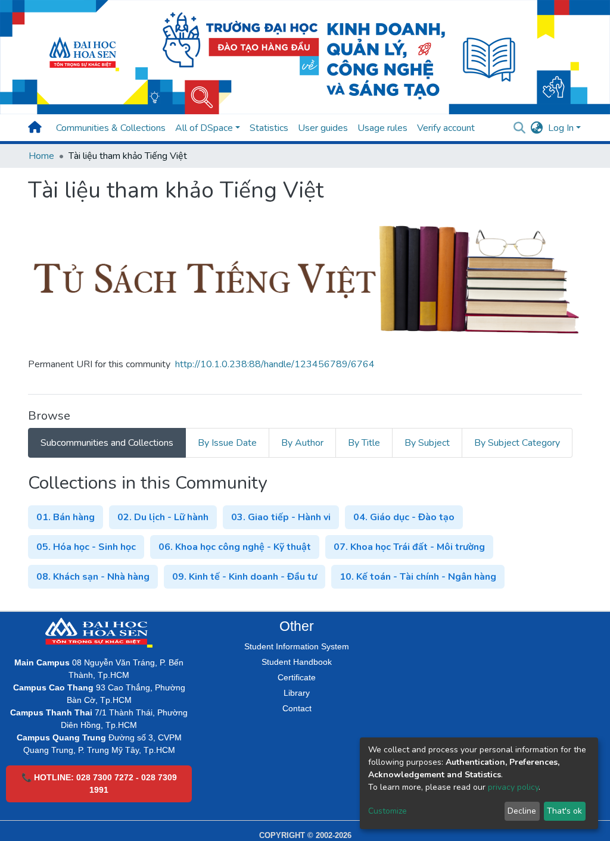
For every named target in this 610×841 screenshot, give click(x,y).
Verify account (446, 128)
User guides (323, 128)
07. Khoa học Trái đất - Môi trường (409, 547)
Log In (561, 128)
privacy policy (513, 787)
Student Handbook (297, 662)
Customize (387, 811)
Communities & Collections (111, 128)
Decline (522, 811)
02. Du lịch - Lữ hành (162, 517)
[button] (537, 128)
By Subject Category (517, 442)
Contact (297, 708)
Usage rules (382, 128)
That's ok (564, 811)
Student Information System (296, 646)
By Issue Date (227, 442)
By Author (302, 442)
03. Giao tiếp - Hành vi (281, 517)
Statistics (269, 128)
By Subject (427, 442)
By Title (364, 442)
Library (297, 693)
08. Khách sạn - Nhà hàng (93, 576)
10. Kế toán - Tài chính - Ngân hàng (418, 576)
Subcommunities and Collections (107, 442)
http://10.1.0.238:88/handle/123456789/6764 (275, 364)
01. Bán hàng (65, 517)
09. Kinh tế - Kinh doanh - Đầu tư (244, 576)
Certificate (297, 677)
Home (41, 155)
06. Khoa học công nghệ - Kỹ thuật (234, 547)
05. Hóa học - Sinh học (86, 547)
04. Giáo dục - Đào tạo (404, 517)
